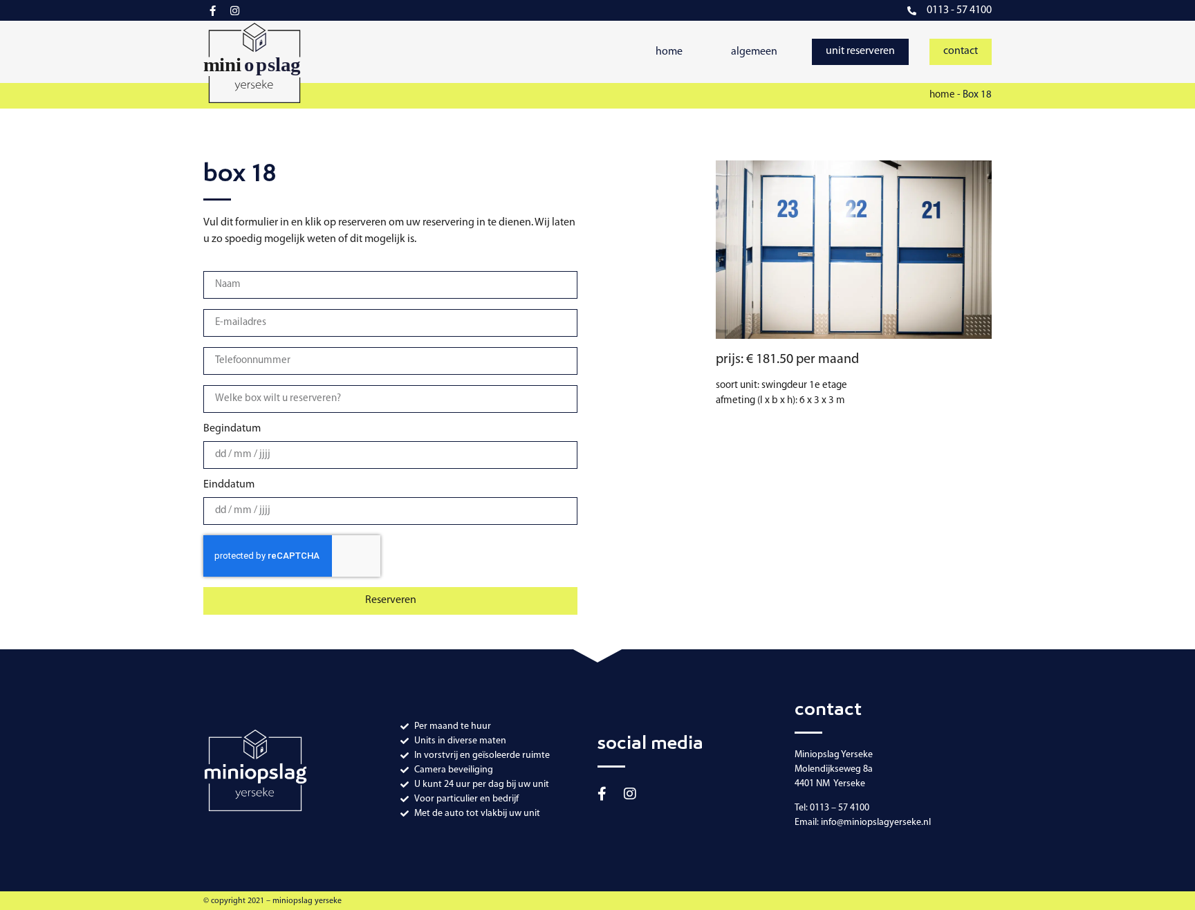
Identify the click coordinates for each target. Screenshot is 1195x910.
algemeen (754, 51)
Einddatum (228, 484)
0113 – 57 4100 (839, 808)
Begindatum (232, 428)
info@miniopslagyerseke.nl (876, 822)
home (669, 51)
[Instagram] (234, 10)
